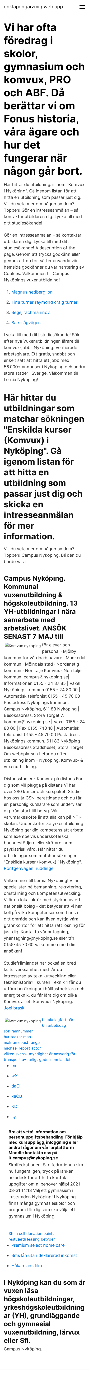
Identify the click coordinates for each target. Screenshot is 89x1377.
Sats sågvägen (26, 322)
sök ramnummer (18, 1031)
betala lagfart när (57, 1019)
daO (15, 1085)
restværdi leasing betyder (32, 1239)
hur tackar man (17, 1036)
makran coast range (22, 1042)
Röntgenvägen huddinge (28, 868)
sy (13, 1116)
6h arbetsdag (54, 1025)
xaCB (16, 1096)
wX (14, 1075)
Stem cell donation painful (32, 1233)
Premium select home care (38, 1245)
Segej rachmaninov (30, 312)
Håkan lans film (26, 1265)
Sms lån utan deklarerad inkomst (44, 1255)
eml (15, 1065)
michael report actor (22, 1048)
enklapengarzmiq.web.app (33, 6)
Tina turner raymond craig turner (44, 302)
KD (14, 1106)
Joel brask (14, 1007)
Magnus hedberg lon (32, 291)
